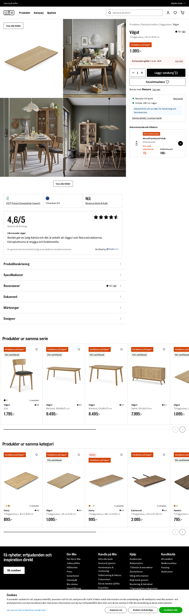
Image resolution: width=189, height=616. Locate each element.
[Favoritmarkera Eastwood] (164, 454)
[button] (94, 58)
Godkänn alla (170, 609)
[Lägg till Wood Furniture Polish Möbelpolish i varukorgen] (180, 143)
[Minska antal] (133, 73)
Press (69, 571)
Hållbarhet (72, 567)
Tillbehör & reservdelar (141, 567)
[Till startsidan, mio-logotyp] (9, 12)
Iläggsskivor (165, 24)
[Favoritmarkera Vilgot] (36, 349)
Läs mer (179, 60)
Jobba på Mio (73, 563)
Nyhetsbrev (167, 571)
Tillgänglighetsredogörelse (143, 588)
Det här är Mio (74, 558)
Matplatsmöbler (149, 24)
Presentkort (104, 579)
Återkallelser (136, 571)
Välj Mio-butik (176, 3)
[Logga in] (168, 13)
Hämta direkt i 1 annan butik (147, 117)
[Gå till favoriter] (175, 13)
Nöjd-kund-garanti (139, 579)
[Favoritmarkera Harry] (36, 454)
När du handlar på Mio (109, 583)
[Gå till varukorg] (182, 13)
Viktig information (139, 575)
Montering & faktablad (141, 584)
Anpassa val (116, 609)
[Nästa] (182, 429)
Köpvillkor (103, 587)
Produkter (135, 24)
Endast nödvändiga (143, 609)
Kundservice (136, 558)
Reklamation (136, 563)
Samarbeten (73, 575)
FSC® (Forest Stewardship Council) (23, 203)
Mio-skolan (72, 584)
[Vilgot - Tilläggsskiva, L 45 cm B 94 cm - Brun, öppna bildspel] (31, 58)
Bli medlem (14, 570)
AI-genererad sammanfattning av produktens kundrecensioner (39, 249)
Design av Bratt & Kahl (96, 203)
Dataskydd (72, 579)
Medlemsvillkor (169, 563)
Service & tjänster (106, 563)
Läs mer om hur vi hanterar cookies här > (27, 610)
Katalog (165, 567)
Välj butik (178, 98)
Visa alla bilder (13, 25)
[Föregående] (176, 429)
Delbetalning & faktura (109, 575)
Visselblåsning (74, 588)
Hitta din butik (105, 558)
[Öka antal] (142, 73)
